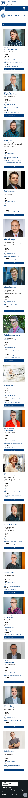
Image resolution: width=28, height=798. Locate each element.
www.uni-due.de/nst (9, 308)
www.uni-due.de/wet (9, 447)
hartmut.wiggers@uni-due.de (13, 720)
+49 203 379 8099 (10, 253)
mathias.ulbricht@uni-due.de (13, 675)
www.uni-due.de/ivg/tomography (12, 402)
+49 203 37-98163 (10, 583)
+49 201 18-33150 (10, 104)
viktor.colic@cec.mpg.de (12, 157)
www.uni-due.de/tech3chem (11, 66)
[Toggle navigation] (3, 9)
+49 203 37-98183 (10, 301)
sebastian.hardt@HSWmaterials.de (13, 207)
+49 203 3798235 (10, 154)
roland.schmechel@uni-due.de (14, 541)
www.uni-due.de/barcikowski (11, 112)
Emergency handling (17, 790)
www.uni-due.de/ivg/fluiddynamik (13, 260)
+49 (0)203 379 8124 (11, 395)
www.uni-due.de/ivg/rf (10, 589)
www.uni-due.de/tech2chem (11, 679)
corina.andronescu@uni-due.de (14, 62)
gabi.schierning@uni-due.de (13, 491)
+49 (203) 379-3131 (10, 762)
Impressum (7, 792)
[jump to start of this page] (25, 795)
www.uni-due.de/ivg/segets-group (13, 634)
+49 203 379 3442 (10, 59)
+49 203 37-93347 (10, 538)
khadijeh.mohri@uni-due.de (13, 399)
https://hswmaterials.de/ (10, 212)
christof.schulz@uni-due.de (13, 586)
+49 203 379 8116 (10, 347)
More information (9, 69)
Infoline (6, 790)
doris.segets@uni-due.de (12, 631)
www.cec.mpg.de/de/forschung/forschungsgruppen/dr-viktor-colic (13, 161)
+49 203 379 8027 (10, 440)
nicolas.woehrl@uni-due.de (13, 765)
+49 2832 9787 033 (10, 202)
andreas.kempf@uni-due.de (13, 256)
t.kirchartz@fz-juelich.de (12, 304)
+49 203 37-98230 (10, 627)
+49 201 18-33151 (10, 672)
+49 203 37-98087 (10, 717)
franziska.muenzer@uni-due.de (14, 443)
